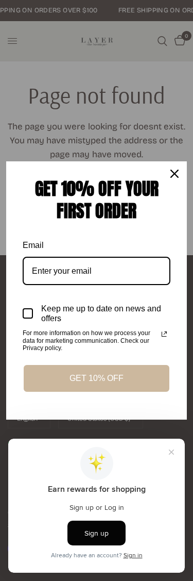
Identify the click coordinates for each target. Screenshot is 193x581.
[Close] (174, 173)
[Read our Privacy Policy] (164, 334)
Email (33, 245)
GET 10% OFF (96, 378)
